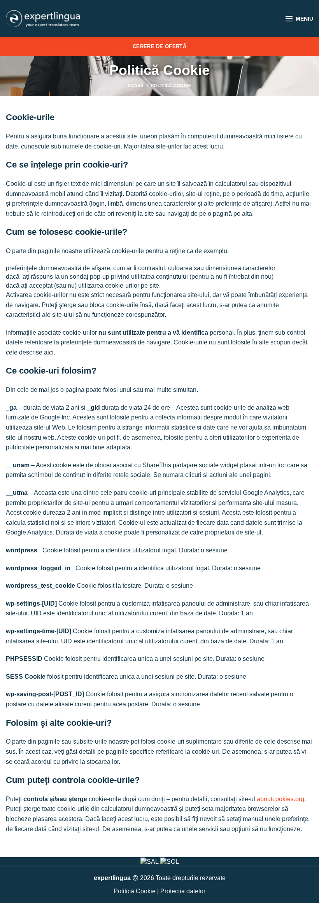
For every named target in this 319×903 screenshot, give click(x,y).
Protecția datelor (182, 891)
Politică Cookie (135, 891)
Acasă (136, 85)
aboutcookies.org (280, 799)
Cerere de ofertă (159, 46)
